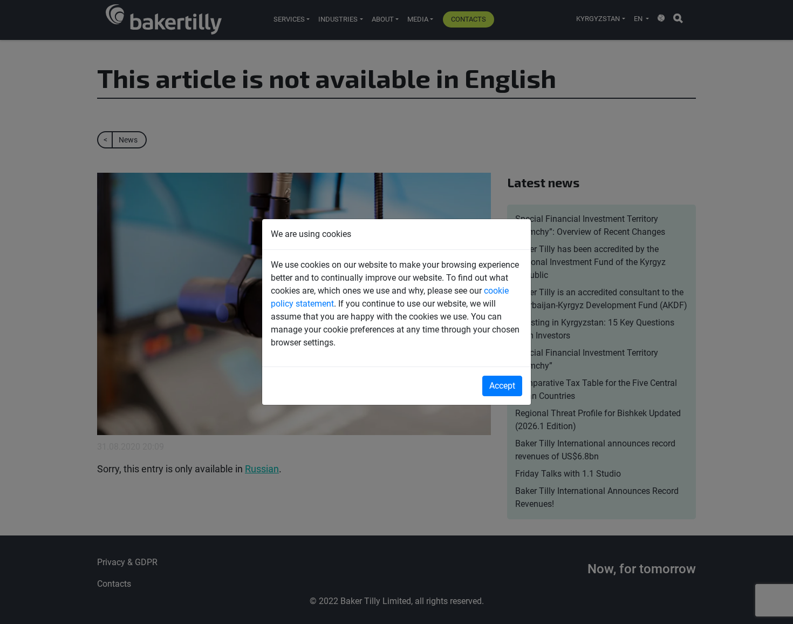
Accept (502, 386)
